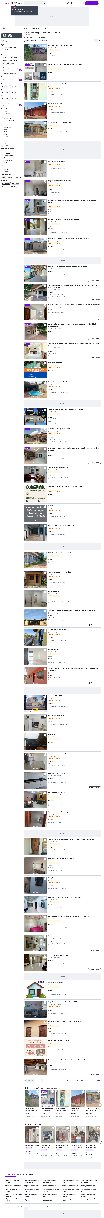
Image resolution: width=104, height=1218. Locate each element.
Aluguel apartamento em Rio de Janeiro (13, 1195)
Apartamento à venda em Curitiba (31, 1186)
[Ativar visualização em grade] (99, 40)
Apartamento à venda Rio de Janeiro (51, 1190)
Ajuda (9, 1206)
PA (29, 28)
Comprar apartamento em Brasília (88, 1195)
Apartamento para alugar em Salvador (70, 1195)
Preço (2, 67)
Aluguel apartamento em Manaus (12, 1199)
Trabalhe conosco (71, 1206)
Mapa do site (62, 1206)
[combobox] (35, 3)
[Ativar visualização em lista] (96, 40)
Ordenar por (4, 180)
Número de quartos (6, 83)
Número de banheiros (6, 89)
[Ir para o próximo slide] (100, 1105)
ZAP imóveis (86, 1206)
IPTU (2, 76)
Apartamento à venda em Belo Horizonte (31, 1181)
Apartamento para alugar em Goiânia (70, 1186)
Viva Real (93, 1206)
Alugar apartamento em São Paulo (13, 1186)
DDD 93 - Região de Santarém (39, 28)
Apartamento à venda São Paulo (50, 1195)
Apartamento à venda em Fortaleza (31, 1190)
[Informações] (17, 73)
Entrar (78, 3)
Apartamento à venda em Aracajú (88, 1186)
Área (2, 102)
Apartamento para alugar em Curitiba (70, 1181)
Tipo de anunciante (6, 174)
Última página (96, 1080)
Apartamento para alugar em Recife (70, 1190)
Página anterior (29, 1080)
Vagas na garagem (6, 95)
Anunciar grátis (93, 3)
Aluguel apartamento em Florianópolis (12, 1190)
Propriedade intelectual (51, 1206)
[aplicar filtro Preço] (20, 70)
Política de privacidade (38, 1206)
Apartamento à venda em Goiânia (31, 1195)
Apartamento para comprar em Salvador (89, 1181)
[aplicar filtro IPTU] (20, 80)
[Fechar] (35, 8)
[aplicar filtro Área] (20, 105)
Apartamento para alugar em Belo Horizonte (51, 1199)
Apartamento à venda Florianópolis (49, 1181)
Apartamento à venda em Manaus (88, 1190)
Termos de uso (27, 1206)
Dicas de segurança (17, 1206)
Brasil (25, 28)
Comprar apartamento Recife (89, 1199)
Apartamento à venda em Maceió (31, 1199)
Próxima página (80, 1080)
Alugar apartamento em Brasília (12, 1181)
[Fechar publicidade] (26, 1208)
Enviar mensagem (95, 280)
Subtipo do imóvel (5, 54)
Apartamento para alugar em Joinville (70, 1199)
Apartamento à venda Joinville (49, 1186)
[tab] (10, 1175)
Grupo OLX (79, 1206)
